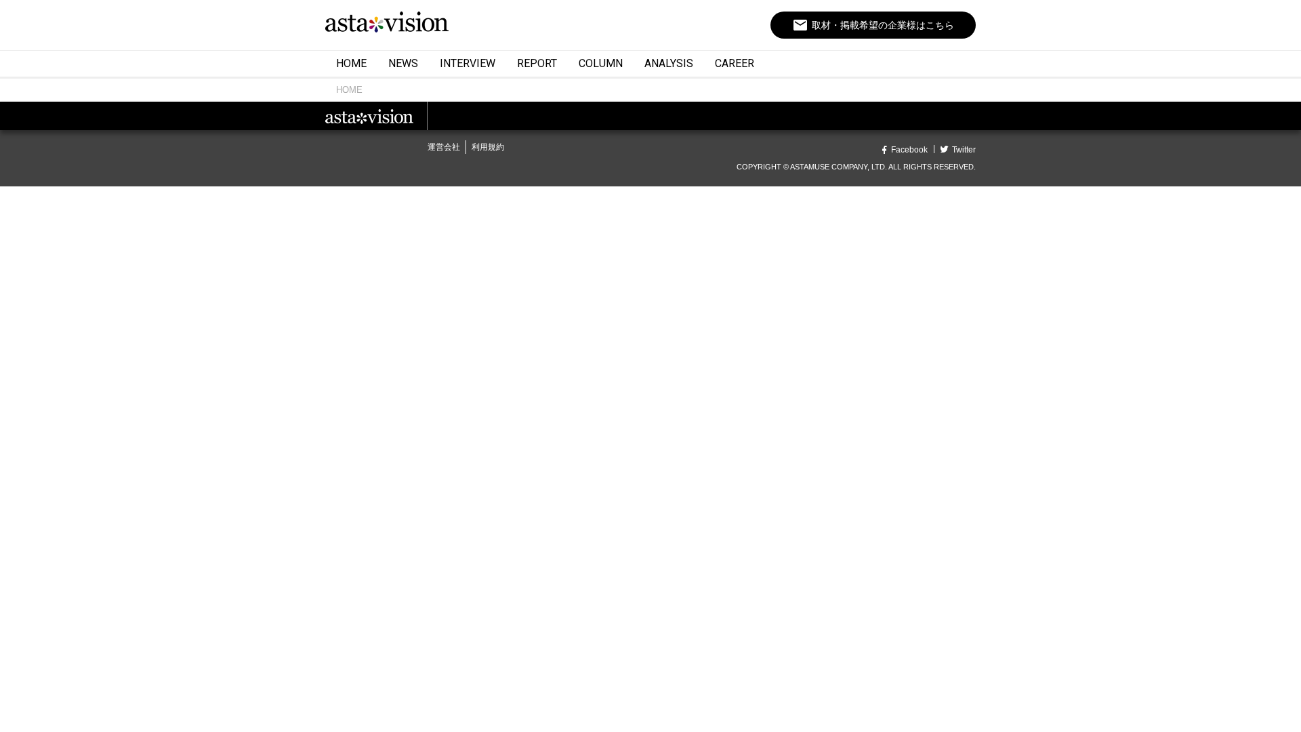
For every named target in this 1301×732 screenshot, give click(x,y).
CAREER (734, 63)
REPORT (537, 63)
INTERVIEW (467, 63)
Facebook (909, 150)
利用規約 (488, 147)
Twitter (964, 150)
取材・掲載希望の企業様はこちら (873, 25)
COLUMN (601, 63)
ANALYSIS (668, 63)
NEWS (403, 63)
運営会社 (444, 147)
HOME (351, 63)
